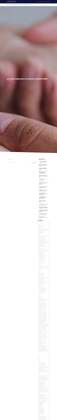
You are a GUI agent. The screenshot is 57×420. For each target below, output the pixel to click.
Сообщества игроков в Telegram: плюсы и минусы (43, 217)
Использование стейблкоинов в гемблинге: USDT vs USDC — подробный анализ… (43, 187)
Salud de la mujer (19, 4)
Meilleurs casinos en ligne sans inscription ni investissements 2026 (43, 172)
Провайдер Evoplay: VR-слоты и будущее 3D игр (43, 179)
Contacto (30, 4)
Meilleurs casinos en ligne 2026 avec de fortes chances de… (43, 176)
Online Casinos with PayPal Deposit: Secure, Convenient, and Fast (43, 211)
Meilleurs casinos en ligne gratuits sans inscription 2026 (43, 169)
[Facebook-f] (43, 4)
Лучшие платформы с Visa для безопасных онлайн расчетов (43, 214)
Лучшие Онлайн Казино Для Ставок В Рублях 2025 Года (43, 161)
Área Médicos (25, 4)
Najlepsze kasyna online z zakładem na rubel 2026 (43, 190)
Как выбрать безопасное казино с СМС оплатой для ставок (43, 204)
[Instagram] (44, 4)
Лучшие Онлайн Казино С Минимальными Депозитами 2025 (43, 201)
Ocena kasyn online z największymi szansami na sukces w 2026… (43, 194)
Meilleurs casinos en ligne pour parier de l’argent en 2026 (43, 165)
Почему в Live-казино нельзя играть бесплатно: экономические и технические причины (43, 183)
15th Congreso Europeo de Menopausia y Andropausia (43, 207)
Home (8, 4)
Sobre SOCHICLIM (12, 4)
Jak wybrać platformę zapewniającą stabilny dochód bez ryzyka (42, 197)
